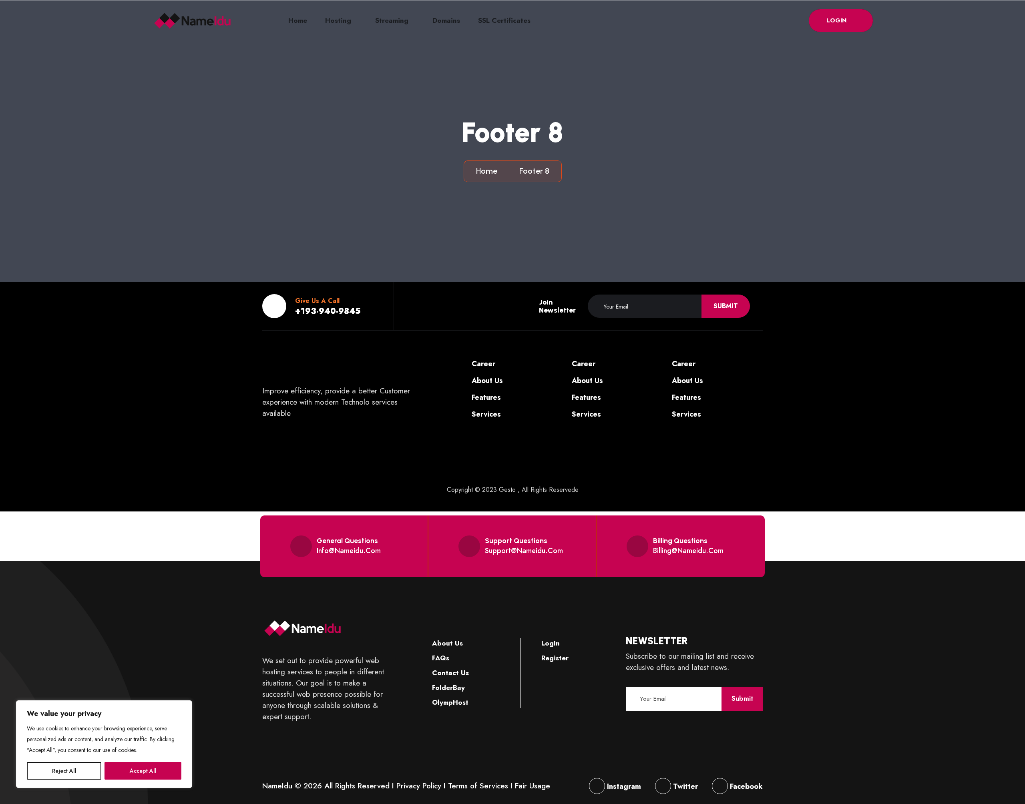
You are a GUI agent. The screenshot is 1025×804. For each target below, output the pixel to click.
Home (297, 20)
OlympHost (449, 702)
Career (482, 364)
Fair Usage (532, 785)
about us (486, 380)
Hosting (338, 20)
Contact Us (449, 673)
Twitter (684, 786)
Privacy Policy (418, 785)
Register (554, 658)
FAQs (439, 658)
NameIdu (277, 785)
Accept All (143, 771)
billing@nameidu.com (688, 550)
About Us (446, 643)
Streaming (391, 20)
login (837, 20)
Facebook (745, 786)
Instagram (623, 786)
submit (725, 306)
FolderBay (447, 687)
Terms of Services (478, 785)
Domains (446, 20)
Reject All (64, 771)
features (485, 397)
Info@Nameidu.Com (349, 550)
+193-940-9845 (328, 311)
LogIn (549, 643)
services (485, 414)
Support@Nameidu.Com (524, 550)
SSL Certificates (504, 20)
